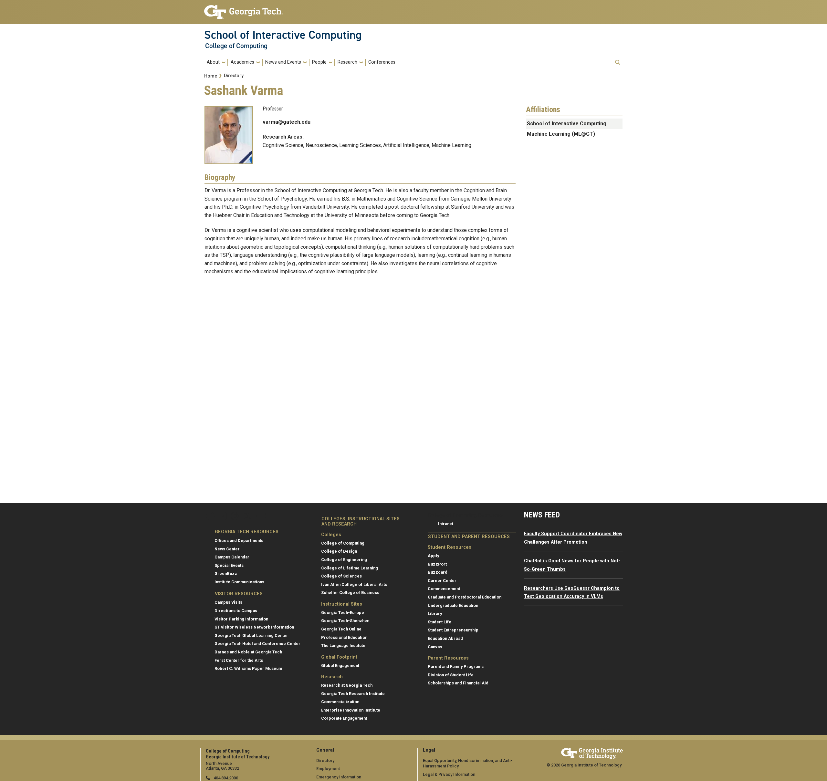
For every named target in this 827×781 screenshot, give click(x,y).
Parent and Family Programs (456, 666)
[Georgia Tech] (592, 752)
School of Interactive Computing (283, 35)
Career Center (442, 580)
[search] (617, 62)
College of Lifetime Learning (349, 568)
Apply (433, 555)
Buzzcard (437, 572)
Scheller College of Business (350, 592)
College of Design (339, 551)
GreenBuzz (226, 573)
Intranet (445, 523)
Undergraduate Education (453, 605)
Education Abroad (445, 638)
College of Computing (236, 46)
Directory (234, 75)
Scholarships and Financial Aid (458, 683)
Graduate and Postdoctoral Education (464, 597)
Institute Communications (239, 581)
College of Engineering (344, 559)
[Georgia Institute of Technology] (243, 9)
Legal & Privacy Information (449, 774)
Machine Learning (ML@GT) (561, 134)
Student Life (439, 622)
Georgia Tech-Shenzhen (345, 620)
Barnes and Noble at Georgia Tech (248, 652)
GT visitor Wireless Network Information (254, 627)
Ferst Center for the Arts (239, 660)
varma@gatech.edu (286, 122)
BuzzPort (437, 564)
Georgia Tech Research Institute (353, 693)
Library (435, 613)
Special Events (229, 565)
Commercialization (340, 701)
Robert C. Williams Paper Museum (248, 668)
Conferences (381, 62)
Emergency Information (338, 777)
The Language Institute (343, 645)
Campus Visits (228, 602)
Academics (242, 62)
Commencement (444, 588)
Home (210, 76)
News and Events (283, 62)
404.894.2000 (225, 778)
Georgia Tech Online (341, 629)
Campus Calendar (232, 557)
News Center (227, 549)
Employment (328, 768)
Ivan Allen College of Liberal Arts (354, 584)
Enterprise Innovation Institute (350, 710)
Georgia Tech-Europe (342, 612)
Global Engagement (340, 665)
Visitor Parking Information (241, 619)
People (319, 62)
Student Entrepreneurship (453, 630)
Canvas (435, 646)
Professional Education (344, 637)
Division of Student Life (451, 674)
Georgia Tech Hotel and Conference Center (257, 643)
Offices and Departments (239, 540)
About (213, 62)
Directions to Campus (236, 610)
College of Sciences (341, 576)
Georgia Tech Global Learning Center (251, 635)
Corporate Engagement (344, 718)
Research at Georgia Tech (346, 685)
